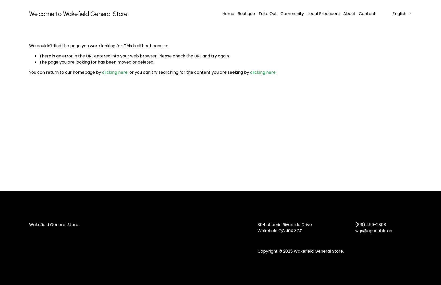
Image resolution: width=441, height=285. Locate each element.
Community (292, 14)
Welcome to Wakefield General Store (78, 14)
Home (228, 14)
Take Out (268, 14)
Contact (367, 14)
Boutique (246, 14)
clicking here (115, 72)
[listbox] (398, 13)
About (349, 14)
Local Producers (324, 14)
